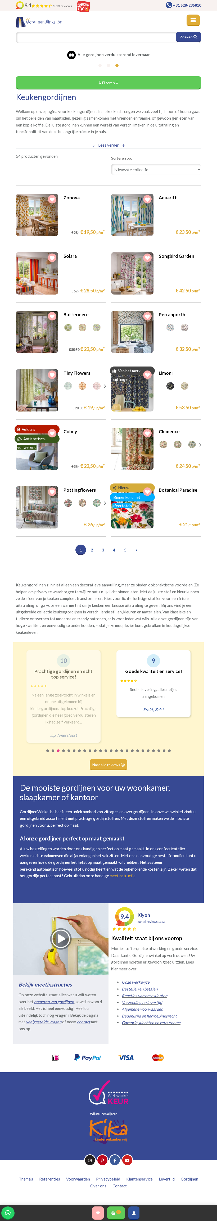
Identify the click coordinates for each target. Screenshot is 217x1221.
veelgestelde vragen (43, 1021)
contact (83, 1021)
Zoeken (186, 37)
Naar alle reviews (106, 764)
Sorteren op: (121, 158)
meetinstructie (122, 875)
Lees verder (108, 145)
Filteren (108, 82)
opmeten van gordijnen (54, 1001)
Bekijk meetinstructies (45, 984)
